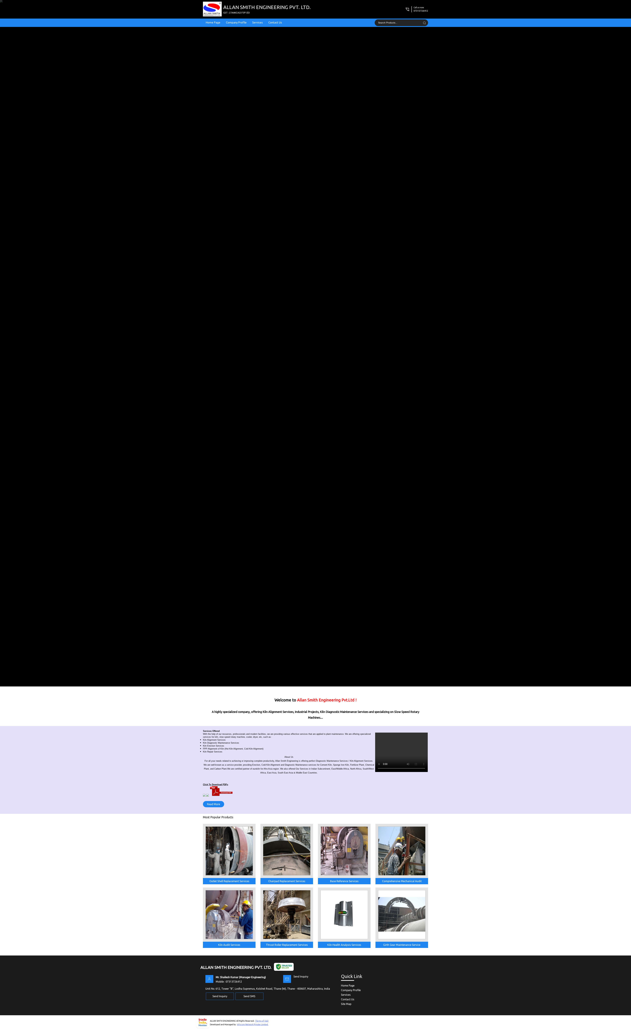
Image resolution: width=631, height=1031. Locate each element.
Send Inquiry (300, 976)
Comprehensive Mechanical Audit (402, 881)
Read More (213, 804)
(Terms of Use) (262, 1021)
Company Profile (236, 22)
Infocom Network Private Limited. (252, 1024)
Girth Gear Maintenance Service (401, 944)
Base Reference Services (344, 881)
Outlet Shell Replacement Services (229, 881)
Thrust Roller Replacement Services (287, 944)
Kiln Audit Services (229, 944)
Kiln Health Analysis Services (344, 944)
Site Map (346, 1003)
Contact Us (275, 22)
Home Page (213, 22)
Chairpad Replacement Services (286, 881)
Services (257, 22)
